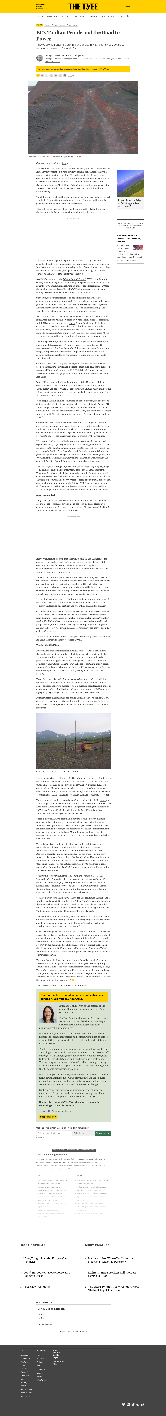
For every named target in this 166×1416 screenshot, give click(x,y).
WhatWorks (42, 1380)
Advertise (25, 1375)
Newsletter (25, 1358)
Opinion (40, 1372)
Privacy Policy (24, 1384)
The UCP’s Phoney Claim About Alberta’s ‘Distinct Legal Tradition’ (114, 1288)
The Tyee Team (24, 1363)
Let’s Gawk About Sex (37, 1286)
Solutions (79, 16)
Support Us (107, 16)
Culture (65, 16)
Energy (47, 25)
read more (124, 206)
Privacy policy (40, 1137)
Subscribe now (103, 1133)
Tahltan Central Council (74, 279)
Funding (24, 1372)
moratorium (51, 784)
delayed (52, 348)
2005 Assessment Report (84, 860)
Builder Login (56, 1356)
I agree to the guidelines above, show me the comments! (73, 1150)
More (92, 16)
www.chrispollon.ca (52, 61)
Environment (72, 25)
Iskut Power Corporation (48, 171)
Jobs (22, 1379)
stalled (72, 322)
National (40, 1365)
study (103, 800)
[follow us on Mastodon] (51, 75)
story (80, 670)
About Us (24, 1355)
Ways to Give (26, 1392)
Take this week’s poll (73, 1331)
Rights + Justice (58, 25)
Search (122, 16)
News (40, 16)
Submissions (26, 1389)
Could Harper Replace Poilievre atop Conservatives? (46, 1274)
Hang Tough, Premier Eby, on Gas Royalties (45, 1259)
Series (39, 1376)
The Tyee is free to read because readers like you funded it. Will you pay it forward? (72, 997)
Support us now (48, 1116)
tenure (78, 657)
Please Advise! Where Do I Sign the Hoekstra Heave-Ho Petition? (110, 1259)
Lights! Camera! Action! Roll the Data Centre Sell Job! (112, 1274)
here (64, 162)
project (51, 319)
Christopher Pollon (52, 55)
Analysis (52, 16)
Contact (24, 1368)
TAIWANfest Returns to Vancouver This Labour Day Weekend (129, 238)
